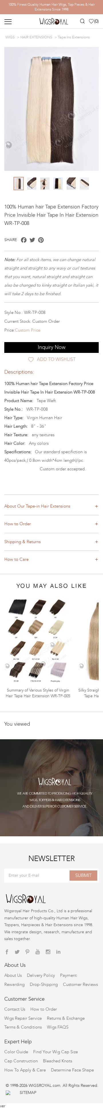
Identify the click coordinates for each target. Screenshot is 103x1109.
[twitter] (17, 952)
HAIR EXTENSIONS (36, 37)
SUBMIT (83, 875)
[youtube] (37, 952)
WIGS (10, 37)
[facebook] (6, 952)
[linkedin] (58, 952)
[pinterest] (27, 952)
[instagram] (48, 952)
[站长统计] (8, 1092)
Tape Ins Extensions (74, 37)
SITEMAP (28, 1092)
